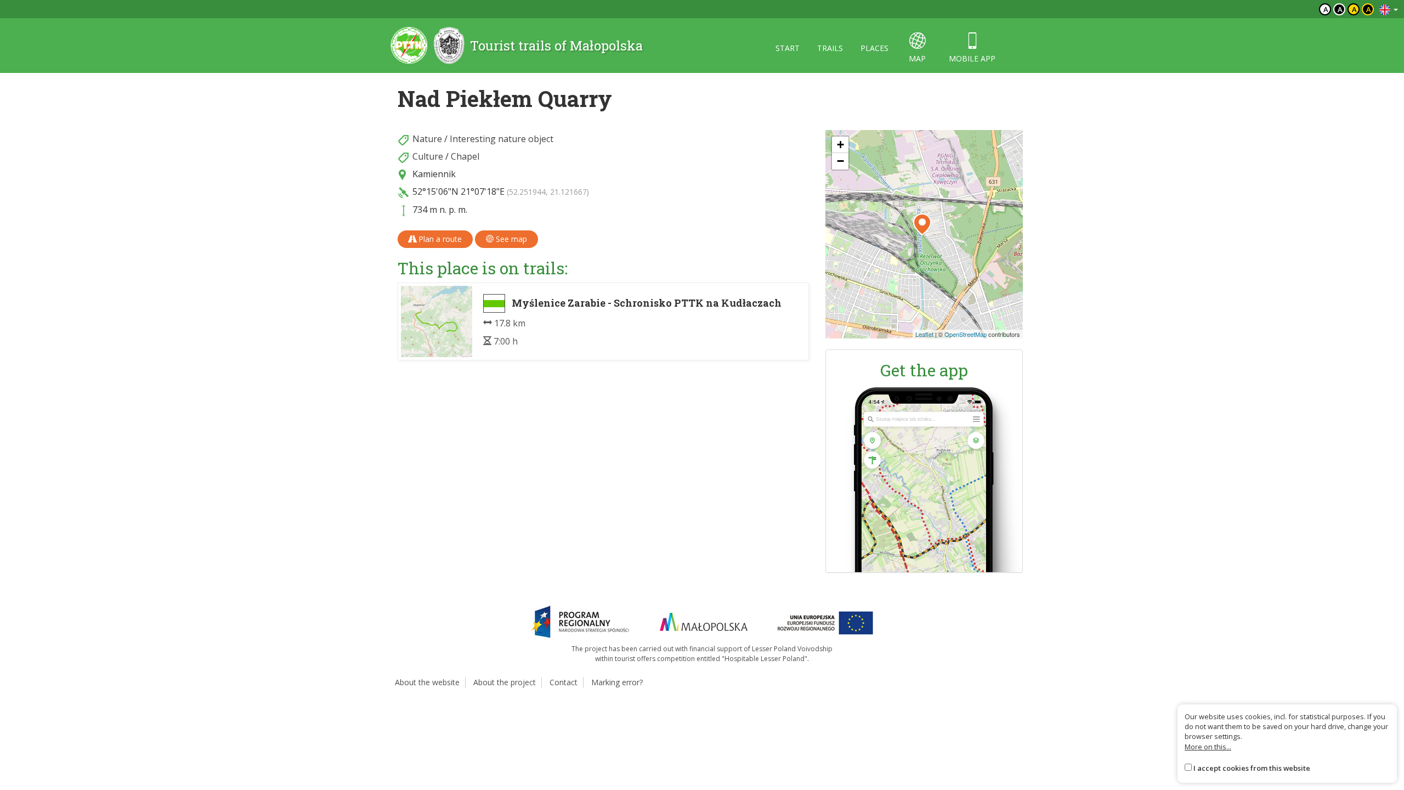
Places (874, 48)
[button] (922, 224)
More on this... (1208, 747)
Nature (427, 139)
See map (510, 239)
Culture (427, 156)
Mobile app (972, 58)
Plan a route (439, 239)
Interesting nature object (501, 139)
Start (787, 48)
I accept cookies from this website (1251, 768)
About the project (504, 682)
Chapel (465, 156)
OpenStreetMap (965, 334)
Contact (564, 682)
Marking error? (617, 682)
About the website (427, 682)
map (917, 58)
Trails (830, 48)
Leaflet (924, 334)
